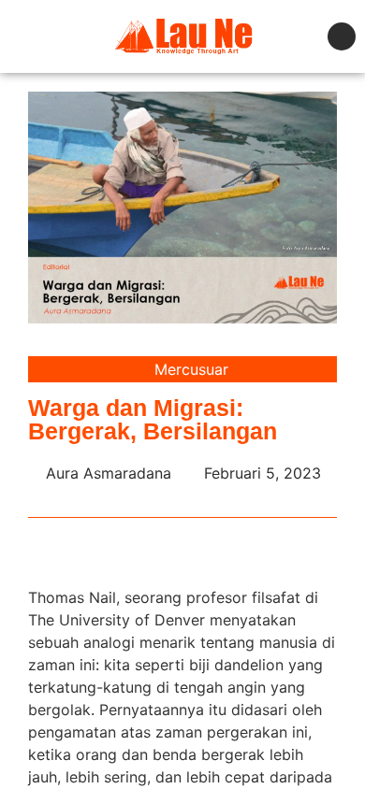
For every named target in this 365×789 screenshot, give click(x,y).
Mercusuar (191, 369)
